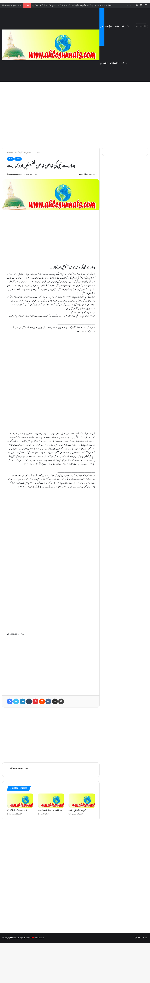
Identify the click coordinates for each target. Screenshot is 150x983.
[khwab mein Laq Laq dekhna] (51, 801)
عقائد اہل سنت (109, 26)
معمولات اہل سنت (114, 63)
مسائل (127, 26)
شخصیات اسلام (104, 63)
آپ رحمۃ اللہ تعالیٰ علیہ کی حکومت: (77, 810)
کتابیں (122, 63)
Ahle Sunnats (39, 938)
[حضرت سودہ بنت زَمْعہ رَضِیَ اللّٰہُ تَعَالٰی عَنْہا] (20, 801)
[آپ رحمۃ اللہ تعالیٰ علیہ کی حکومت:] (82, 801)
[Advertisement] (75, 119)
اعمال (18, 158)
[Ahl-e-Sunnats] (50, 45)
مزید (127, 63)
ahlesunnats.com (15, 174)
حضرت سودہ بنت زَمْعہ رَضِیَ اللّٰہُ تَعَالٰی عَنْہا (17, 810)
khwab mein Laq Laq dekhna (50, 810)
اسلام (101, 26)
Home (10, 152)
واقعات (117, 26)
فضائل (122, 26)
